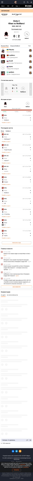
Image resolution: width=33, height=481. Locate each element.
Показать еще (16, 242)
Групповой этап (16, 29)
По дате (3, 295)
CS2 (8, 6)
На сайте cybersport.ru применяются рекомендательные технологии (16, 458)
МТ (12, 6)
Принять (16, 470)
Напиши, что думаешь (8, 440)
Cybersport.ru (13, 478)
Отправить (30, 440)
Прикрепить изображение (27, 440)
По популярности (12, 295)
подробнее (22, 464)
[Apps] (24, 2)
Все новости (16, 287)
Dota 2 (2, 6)
